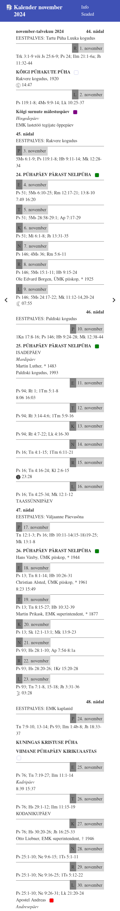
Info (85, 7)
